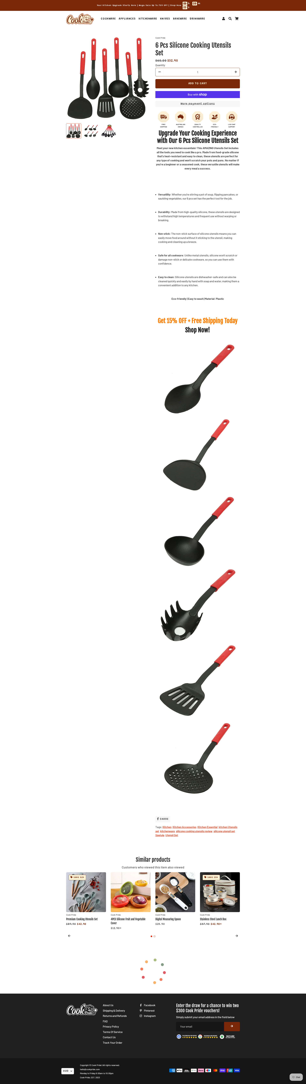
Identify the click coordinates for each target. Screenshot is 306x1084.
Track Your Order (112, 1042)
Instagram (149, 1015)
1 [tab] (151, 936)
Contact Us (109, 1037)
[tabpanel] (86, 899)
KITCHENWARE (148, 19)
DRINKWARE (197, 19)
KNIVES (165, 19)
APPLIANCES (127, 19)
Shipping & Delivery (114, 1010)
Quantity (160, 65)
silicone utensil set (224, 831)
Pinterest (149, 1010)
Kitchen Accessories (184, 827)
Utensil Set (171, 835)
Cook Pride (96, 1065)
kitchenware (167, 831)
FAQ (105, 1021)
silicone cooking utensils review (194, 831)
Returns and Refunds (115, 1015)
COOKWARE (108, 19)
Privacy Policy (111, 1026)
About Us (108, 1005)
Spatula (159, 835)
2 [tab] (154, 936)
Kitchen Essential (207, 827)
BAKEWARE (180, 19)
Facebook (149, 1005)
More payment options (198, 104)
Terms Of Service (113, 1031)
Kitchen (167, 827)
